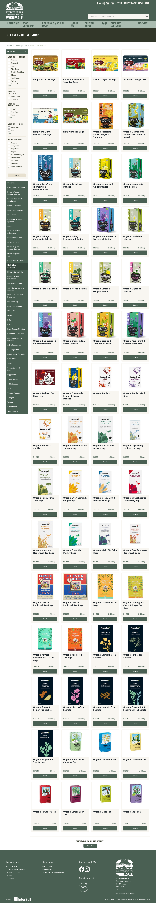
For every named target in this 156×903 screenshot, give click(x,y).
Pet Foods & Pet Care (15, 334)
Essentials (13, 23)
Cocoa (9, 226)
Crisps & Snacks (13, 242)
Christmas (11, 183)
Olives (9, 315)
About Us (74, 25)
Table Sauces (12, 384)
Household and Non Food (53, 25)
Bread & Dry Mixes (14, 206)
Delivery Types (90, 25)
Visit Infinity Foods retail (133, 3)
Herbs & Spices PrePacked (13, 278)
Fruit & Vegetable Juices (13, 255)
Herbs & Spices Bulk (15, 272)
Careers (9, 875)
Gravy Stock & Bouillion (16, 260)
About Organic (11, 866)
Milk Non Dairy (12, 302)
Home (9, 46)
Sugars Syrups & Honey (13, 369)
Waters (10, 402)
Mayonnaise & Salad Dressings (15, 296)
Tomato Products (13, 393)
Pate (9, 320)
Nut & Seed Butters (14, 306)
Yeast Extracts (12, 411)
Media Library (48, 866)
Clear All (17, 175)
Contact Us (10, 878)
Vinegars (10, 398)
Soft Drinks (11, 359)
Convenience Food (14, 238)
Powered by (10, 899)
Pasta (9, 324)
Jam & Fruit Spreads (14, 283)
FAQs (104, 23)
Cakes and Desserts (15, 210)
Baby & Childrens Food (16, 187)
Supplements (12, 375)
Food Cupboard (28, 25)
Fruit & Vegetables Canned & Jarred (14, 248)
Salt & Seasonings (14, 345)
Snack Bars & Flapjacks (16, 354)
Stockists (143, 23)
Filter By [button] (11, 52)
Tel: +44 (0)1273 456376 (126, 893)
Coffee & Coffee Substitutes (13, 232)
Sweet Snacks (12, 379)
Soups (9, 363)
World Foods (12, 407)
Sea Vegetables (13, 350)
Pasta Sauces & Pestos (16, 329)
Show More (90, 846)
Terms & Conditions (13, 872)
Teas (9, 388)
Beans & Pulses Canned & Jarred (13, 193)
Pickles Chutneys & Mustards (14, 339)
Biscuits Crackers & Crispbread (14, 200)
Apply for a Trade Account (53, 872)
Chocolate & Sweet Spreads (14, 220)
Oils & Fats (11, 311)
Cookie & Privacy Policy (15, 869)
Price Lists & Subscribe (118, 25)
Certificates (47, 869)
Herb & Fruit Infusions (12, 266)
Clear (10, 85)
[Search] (147, 16)
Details (45, 96)
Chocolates (11, 215)
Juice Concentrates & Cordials (15, 289)
